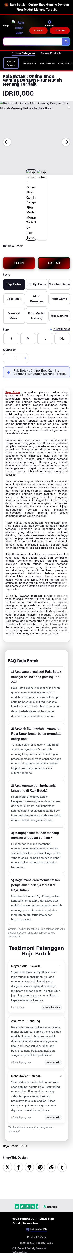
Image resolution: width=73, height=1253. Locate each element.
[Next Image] (66, 142)
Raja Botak (12, 392)
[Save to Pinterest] (40, 1167)
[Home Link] (19, 27)
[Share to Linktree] (29, 1167)
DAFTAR (60, 30)
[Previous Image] (7, 142)
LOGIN (38, 30)
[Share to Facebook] (18, 1167)
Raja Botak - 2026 (15, 1146)
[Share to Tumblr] (62, 1167)
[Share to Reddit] (51, 1167)
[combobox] (32, 41)
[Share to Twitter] (7, 1167)
